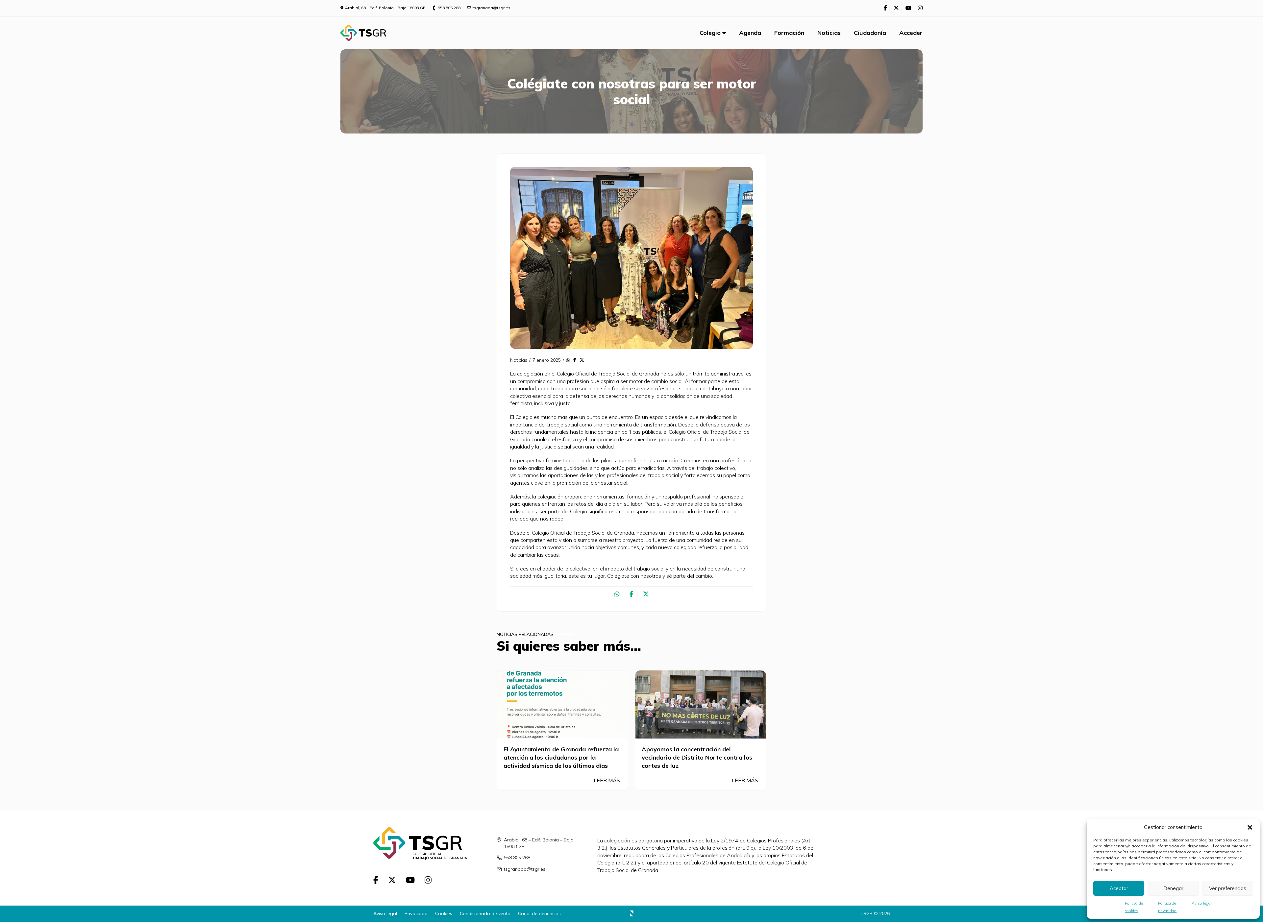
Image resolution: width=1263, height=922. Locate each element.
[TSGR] (363, 33)
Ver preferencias (1227, 888)
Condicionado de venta (485, 913)
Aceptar (1119, 888)
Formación (789, 32)
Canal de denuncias (539, 913)
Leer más (607, 780)
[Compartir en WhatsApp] (568, 360)
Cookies (443, 913)
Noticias (829, 32)
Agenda (750, 32)
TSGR (866, 913)
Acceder (911, 32)
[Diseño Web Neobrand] (631, 914)
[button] (1250, 827)
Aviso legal (1202, 903)
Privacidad (416, 913)
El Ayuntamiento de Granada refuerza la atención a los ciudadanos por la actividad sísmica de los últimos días (561, 757)
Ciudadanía (870, 32)
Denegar (1173, 888)
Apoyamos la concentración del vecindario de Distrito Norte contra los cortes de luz (697, 757)
